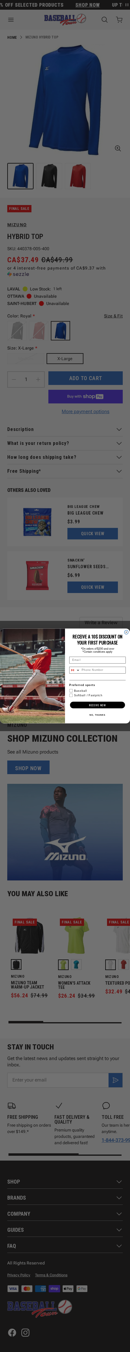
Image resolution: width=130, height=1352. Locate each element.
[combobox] (75, 670)
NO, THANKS (97, 715)
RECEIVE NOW (97, 705)
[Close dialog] (126, 632)
